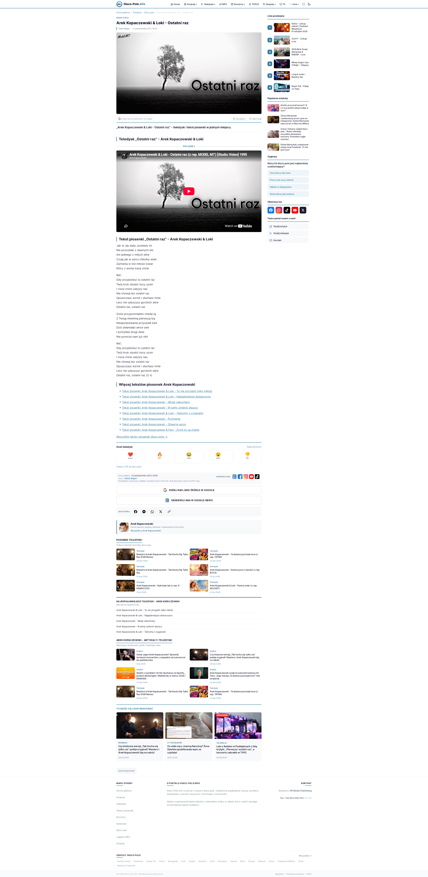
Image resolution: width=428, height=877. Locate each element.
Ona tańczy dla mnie (280, 173)
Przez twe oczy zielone (282, 180)
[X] (303, 210)
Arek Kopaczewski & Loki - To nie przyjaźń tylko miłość (144, 610)
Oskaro (233, 861)
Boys (242, 861)
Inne (295, 4)
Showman (138, 861)
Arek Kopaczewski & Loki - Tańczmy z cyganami (141, 631)
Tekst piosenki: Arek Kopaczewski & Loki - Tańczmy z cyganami (162, 413)
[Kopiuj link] (169, 511)
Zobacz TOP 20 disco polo (128, 466)
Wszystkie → (305, 855)
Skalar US (151, 861)
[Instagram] (245, 476)
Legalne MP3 (123, 837)
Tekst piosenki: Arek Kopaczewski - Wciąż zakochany (156, 402)
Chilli (212, 861)
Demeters (222, 861)
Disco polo (149, 12)
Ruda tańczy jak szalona (282, 194)
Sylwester (121, 823)
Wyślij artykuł (280, 226)
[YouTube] (251, 476)
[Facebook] (240, 476)
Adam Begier (124, 28)
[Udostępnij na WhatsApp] (152, 511)
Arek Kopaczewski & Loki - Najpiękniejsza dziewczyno (144, 615)
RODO (309, 874)
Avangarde (173, 861)
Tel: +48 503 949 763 (296, 798)
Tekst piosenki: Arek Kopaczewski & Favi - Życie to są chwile (160, 429)
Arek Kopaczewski (127, 771)
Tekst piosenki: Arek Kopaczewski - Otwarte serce (154, 424)
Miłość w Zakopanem (280, 187)
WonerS (261, 861)
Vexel (300, 861)
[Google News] (234, 476)
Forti (183, 861)
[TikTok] (257, 476)
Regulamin (279, 874)
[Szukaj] (304, 4)
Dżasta (251, 861)
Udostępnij (240, 119)
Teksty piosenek (124, 810)
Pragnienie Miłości (286, 861)
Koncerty (239, 4)
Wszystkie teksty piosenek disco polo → (142, 436)
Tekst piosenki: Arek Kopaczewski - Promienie (151, 418)
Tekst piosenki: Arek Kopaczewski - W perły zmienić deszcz (160, 407)
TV (284, 4)
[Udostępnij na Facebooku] (135, 511)
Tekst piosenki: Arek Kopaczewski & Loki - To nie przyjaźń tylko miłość (167, 391)
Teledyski (209, 4)
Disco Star (121, 830)
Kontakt (278, 240)
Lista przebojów (276, 16)
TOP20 (255, 4)
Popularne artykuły (278, 98)
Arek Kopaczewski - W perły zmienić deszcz (139, 626)
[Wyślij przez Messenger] (144, 511)
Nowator (202, 861)
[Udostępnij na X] (160, 511)
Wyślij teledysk (281, 233)
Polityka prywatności (295, 874)
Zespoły (271, 4)
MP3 (224, 4)
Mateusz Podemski (126, 865)
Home (177, 4)
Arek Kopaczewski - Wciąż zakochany (135, 621)
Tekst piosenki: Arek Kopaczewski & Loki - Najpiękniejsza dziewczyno (166, 396)
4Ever (271, 861)
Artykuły (192, 4)
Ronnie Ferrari (123, 861)
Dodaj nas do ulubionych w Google (136, 119)
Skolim (192, 861)
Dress (162, 861)
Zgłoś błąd (256, 119)
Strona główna (123, 12)
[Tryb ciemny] (309, 4)
